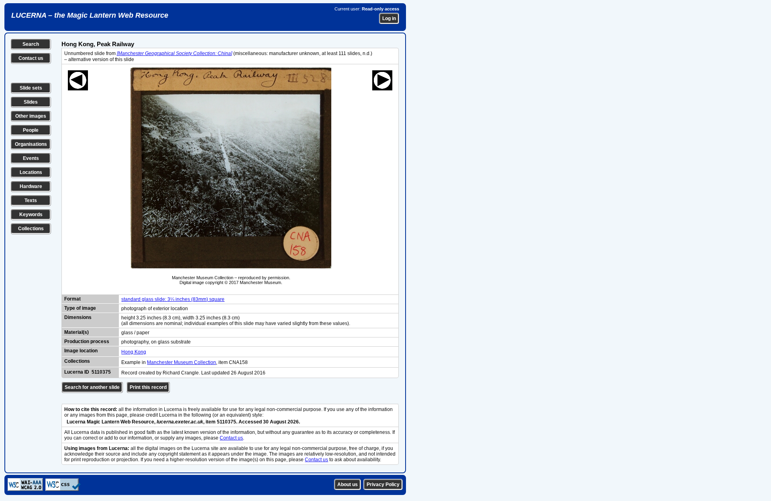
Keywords (31, 214)
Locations (31, 172)
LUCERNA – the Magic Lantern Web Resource (89, 15)
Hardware (31, 186)
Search (30, 44)
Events (31, 158)
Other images (30, 116)
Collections (31, 228)
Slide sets (31, 88)
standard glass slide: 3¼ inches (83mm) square (172, 299)
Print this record (148, 387)
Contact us (30, 58)
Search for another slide (92, 387)
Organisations (31, 144)
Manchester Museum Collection (181, 362)
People (31, 130)
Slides (31, 102)
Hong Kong (133, 352)
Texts (30, 200)
